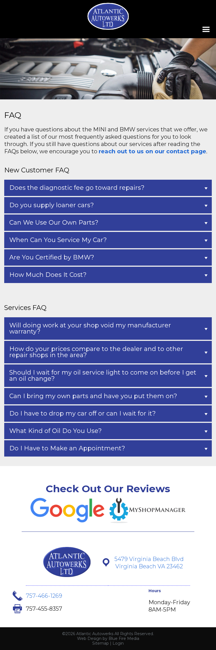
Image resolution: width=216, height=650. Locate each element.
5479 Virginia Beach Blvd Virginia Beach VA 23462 (149, 563)
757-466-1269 (44, 595)
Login (118, 643)
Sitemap (100, 643)
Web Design (89, 638)
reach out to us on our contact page (152, 151)
